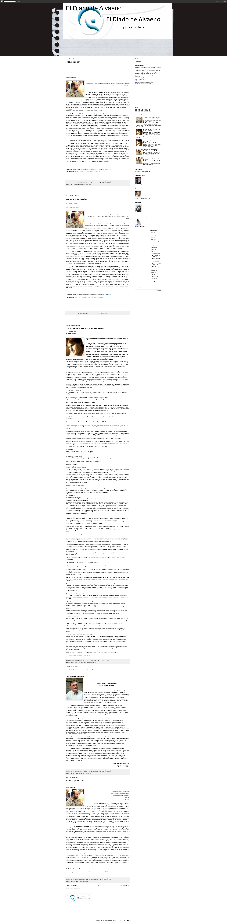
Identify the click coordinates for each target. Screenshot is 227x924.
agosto (154, 247)
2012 (152, 281)
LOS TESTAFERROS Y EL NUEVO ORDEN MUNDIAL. (151, 130)
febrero (154, 276)
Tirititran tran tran (73, 62)
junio (153, 251)
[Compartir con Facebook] (108, 182)
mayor (84, 773)
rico (90, 184)
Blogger (129, 920)
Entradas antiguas (124, 885)
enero (153, 278)
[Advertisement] (97, 190)
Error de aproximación (75, 780)
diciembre (154, 241)
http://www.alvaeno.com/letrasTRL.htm (95, 171)
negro (88, 662)
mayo (153, 270)
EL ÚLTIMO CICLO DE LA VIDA (79, 670)
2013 (152, 239)
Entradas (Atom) (76, 888)
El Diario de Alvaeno (94, 8)
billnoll (114, 920)
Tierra (95, 662)
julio (153, 249)
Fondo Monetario (83, 881)
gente (77, 773)
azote (76, 662)
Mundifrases (139, 61)
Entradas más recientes (71, 885)
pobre (87, 184)
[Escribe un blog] (105, 182)
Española (76, 184)
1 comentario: (92, 313)
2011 (152, 283)
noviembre (155, 243)
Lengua (80, 184)
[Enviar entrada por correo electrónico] (100, 182)
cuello (82, 662)
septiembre (155, 245)
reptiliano (92, 662)
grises (85, 662)
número (83, 184)
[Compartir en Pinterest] (110, 182)
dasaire (77, 881)
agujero (72, 662)
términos (89, 881)
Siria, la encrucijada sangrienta (150, 149)
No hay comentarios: (93, 182)
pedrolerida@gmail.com (107, 169)
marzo (154, 274)
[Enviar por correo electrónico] (103, 182)
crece (72, 184)
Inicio (99, 885)
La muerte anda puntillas (76, 199)
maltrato (80, 773)
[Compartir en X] (106, 182)
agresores (73, 773)
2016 (152, 233)
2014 (152, 237)
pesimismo (88, 773)
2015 (152, 235)
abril (153, 272)
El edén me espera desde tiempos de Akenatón (86, 328)
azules (78, 662)
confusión (73, 881)
